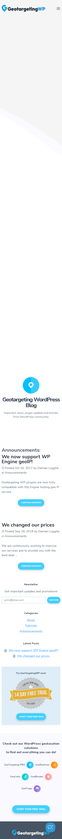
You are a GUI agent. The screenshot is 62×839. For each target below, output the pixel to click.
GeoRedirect (42, 764)
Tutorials (31, 626)
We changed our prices (28, 525)
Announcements (31, 631)
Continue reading (31, 502)
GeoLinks (15, 776)
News (31, 620)
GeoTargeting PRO (15, 764)
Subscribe (54, 600)
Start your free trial (32, 717)
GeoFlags (27, 788)
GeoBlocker (37, 776)
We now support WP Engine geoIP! (26, 459)
